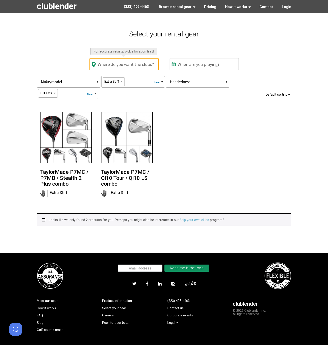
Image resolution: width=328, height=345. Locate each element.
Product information (117, 301)
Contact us (175, 308)
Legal (171, 323)
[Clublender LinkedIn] (160, 284)
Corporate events (180, 315)
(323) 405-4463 (178, 301)
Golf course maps (50, 330)
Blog (40, 323)
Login (286, 7)
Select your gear (114, 308)
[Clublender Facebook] (147, 284)
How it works (46, 308)
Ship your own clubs (194, 220)
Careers (108, 315)
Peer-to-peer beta (115, 323)
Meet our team (47, 301)
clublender (57, 6)
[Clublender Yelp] (190, 284)
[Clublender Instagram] (173, 284)
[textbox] (66, 81)
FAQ (40, 315)
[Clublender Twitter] (134, 284)
